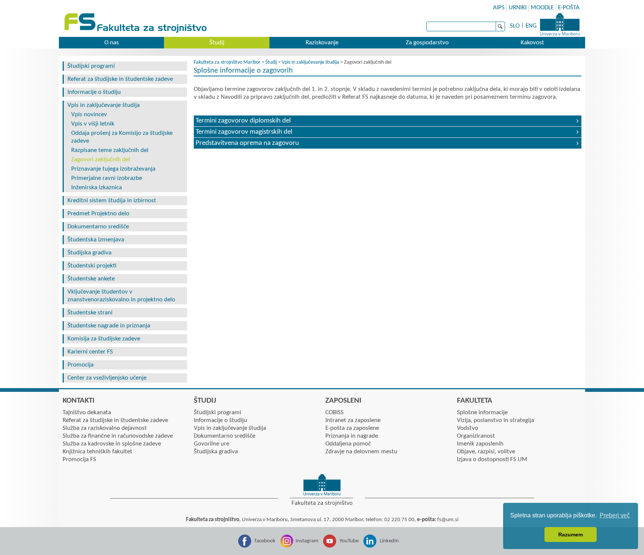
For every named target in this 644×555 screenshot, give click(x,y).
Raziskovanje (322, 42)
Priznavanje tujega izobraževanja (113, 169)
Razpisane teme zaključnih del (109, 150)
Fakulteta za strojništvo (136, 23)
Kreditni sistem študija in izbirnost (111, 200)
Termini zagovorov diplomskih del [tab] (243, 120)
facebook (265, 541)
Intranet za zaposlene (353, 420)
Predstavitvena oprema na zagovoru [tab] (247, 143)
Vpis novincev (89, 114)
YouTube (349, 541)
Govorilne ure (211, 444)
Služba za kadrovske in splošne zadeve (112, 444)
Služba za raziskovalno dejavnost (105, 428)
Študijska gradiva (89, 253)
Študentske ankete (91, 279)
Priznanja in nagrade (351, 436)
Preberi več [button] (615, 515)
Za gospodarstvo (427, 42)
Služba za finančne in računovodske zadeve (118, 436)
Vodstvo (467, 428)
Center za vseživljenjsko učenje (106, 378)
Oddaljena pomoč (348, 444)
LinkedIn (389, 541)
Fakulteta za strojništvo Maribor (227, 62)
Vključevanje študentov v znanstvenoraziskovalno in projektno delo (121, 296)
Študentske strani (90, 313)
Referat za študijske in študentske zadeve (120, 79)
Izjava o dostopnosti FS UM (492, 459)
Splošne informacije (482, 412)
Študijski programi (91, 66)
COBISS (334, 412)
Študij (216, 42)
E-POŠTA (569, 7)
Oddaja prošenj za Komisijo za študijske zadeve (122, 137)
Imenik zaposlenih (480, 444)
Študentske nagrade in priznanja (108, 326)
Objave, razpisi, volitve (486, 451)
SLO (515, 26)
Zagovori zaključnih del (100, 159)
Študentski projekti (91, 266)
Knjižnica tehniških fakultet (97, 451)
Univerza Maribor (560, 24)
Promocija (80, 365)
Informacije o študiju (94, 92)
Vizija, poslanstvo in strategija (495, 420)
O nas (111, 42)
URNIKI (518, 7)
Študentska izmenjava (95, 240)
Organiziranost (476, 436)
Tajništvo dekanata (87, 412)
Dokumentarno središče (98, 226)
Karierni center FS (90, 352)
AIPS (499, 7)
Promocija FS (79, 459)
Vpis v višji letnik (92, 124)
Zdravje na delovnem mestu (361, 451)
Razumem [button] (570, 534)
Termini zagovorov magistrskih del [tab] (244, 132)
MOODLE (542, 7)
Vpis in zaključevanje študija (103, 105)
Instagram (307, 541)
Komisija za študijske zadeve (103, 339)
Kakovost (532, 42)
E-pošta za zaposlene (352, 428)
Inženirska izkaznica (96, 187)
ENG (531, 26)
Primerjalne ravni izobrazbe (106, 178)
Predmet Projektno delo (98, 213)
